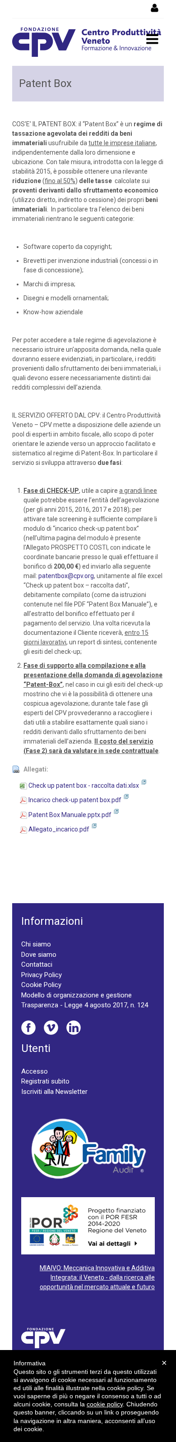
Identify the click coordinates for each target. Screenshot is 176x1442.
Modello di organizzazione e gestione (76, 995)
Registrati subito (45, 1081)
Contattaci (36, 964)
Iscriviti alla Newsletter (54, 1092)
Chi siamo (36, 944)
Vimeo (51, 1027)
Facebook (28, 1027)
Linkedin (73, 1027)
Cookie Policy (41, 985)
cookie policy (105, 1404)
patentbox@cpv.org (66, 575)
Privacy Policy (41, 975)
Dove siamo (38, 955)
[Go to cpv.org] (86, 42)
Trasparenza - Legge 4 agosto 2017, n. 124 (84, 1005)
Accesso (34, 1071)
